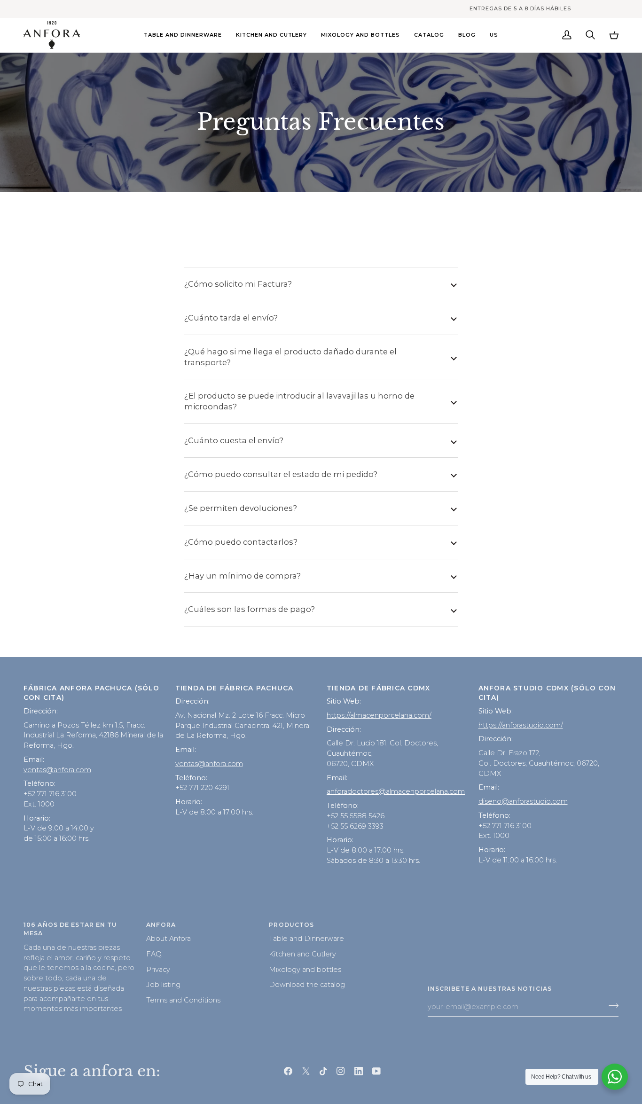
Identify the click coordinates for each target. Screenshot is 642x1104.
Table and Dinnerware (306, 938)
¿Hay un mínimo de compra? (242, 575)
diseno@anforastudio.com (523, 801)
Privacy (158, 969)
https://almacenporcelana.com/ (379, 715)
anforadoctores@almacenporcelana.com (396, 791)
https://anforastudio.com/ (520, 725)
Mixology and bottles (305, 969)
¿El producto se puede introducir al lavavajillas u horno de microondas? (299, 401)
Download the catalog (307, 984)
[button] (183, 35)
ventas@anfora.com (57, 770)
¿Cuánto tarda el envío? (231, 317)
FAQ (154, 954)
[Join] (611, 1005)
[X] (306, 1071)
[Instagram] (341, 1071)
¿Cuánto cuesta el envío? (233, 440)
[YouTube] (376, 1071)
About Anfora (168, 938)
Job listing (163, 984)
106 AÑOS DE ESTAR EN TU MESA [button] (70, 929)
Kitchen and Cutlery (302, 954)
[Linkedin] (358, 1071)
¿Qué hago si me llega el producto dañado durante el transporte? (290, 357)
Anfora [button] (161, 924)
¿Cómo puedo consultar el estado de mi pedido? (280, 474)
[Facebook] (288, 1071)
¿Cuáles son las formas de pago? (249, 609)
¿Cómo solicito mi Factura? (238, 284)
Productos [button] (291, 924)
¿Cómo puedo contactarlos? (241, 542)
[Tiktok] (323, 1071)
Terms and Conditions (183, 1000)
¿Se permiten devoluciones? (240, 508)
